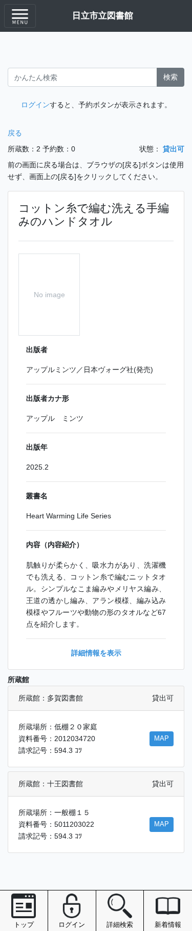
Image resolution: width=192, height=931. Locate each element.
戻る (15, 133)
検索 (170, 77)
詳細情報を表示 (96, 653)
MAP (161, 738)
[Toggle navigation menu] (20, 16)
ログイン (35, 105)
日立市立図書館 (102, 15)
